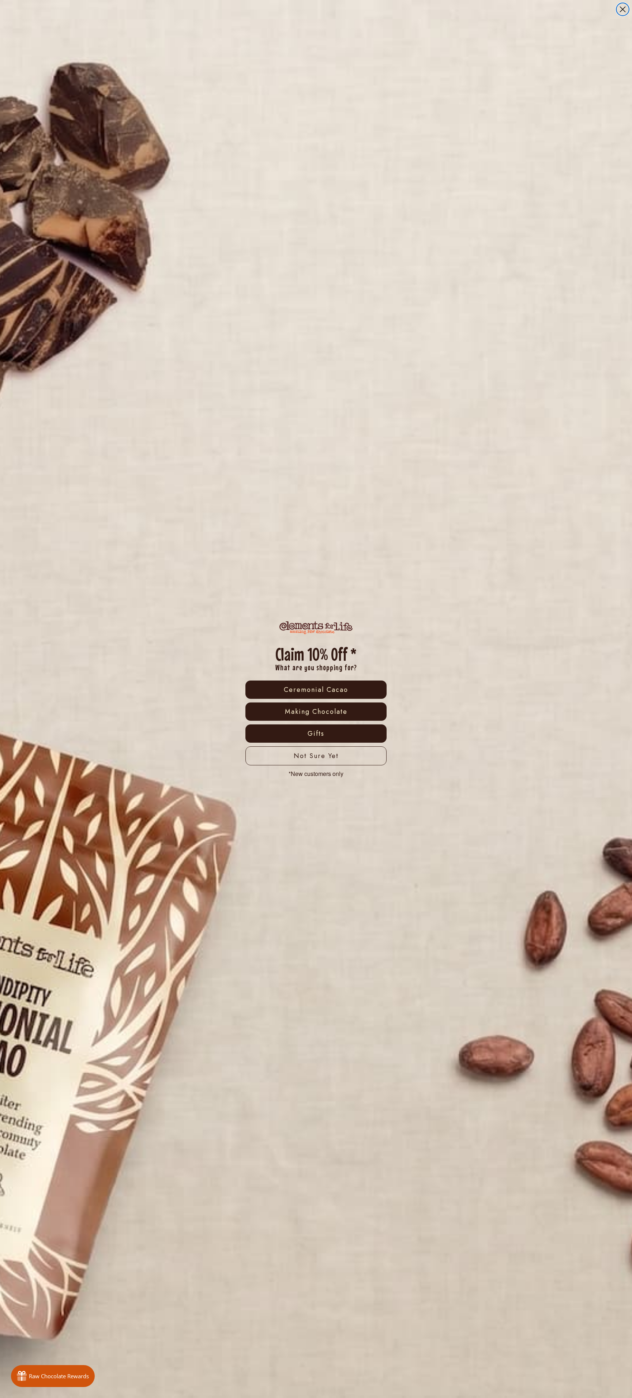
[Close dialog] (622, 9)
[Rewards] (53, 1376)
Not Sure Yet (316, 756)
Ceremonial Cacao (316, 689)
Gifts (316, 733)
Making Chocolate (316, 711)
